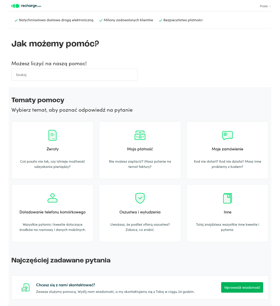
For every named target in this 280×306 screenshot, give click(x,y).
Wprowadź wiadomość (242, 287)
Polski (264, 6)
